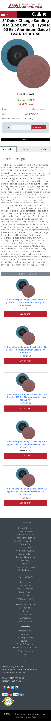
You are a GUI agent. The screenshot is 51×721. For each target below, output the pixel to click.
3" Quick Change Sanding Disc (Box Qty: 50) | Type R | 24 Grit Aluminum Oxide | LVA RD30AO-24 (25, 302)
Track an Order (25, 630)
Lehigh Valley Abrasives (35, 109)
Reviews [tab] (25, 149)
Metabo (25, 611)
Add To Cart (26, 314)
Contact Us (25, 654)
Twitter (12, 687)
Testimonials (25, 582)
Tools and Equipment (25, 557)
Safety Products (25, 554)
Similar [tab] (43, 149)
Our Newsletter (25, 607)
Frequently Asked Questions (25, 647)
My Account (26, 634)
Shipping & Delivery (25, 637)
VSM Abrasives (25, 621)
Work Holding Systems (25, 550)
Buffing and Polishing (25, 537)
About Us (25, 595)
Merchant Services (8, 706)
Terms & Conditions (25, 644)
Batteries (26, 563)
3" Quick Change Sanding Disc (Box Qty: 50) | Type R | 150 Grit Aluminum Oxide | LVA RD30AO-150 (25, 444)
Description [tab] (7, 149)
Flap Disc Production (25, 588)
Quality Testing (25, 592)
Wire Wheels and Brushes (25, 541)
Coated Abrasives (25, 531)
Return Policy (25, 641)
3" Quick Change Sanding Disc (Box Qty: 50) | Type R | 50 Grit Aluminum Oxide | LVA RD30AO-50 (25, 350)
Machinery (25, 560)
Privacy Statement (25, 651)
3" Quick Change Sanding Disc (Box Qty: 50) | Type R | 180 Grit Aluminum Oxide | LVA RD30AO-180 (25, 491)
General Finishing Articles (25, 604)
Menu (6, 14)
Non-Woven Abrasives (25, 534)
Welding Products (25, 570)
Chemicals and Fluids (25, 567)
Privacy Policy (30, 717)
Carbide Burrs (25, 544)
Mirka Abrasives (25, 614)
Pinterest (8, 687)
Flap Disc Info (25, 585)
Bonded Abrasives (25, 528)
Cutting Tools (25, 547)
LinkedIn (16, 687)
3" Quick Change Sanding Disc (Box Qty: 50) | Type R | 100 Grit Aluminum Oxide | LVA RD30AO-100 (25, 397)
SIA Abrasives (25, 618)
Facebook (4, 687)
